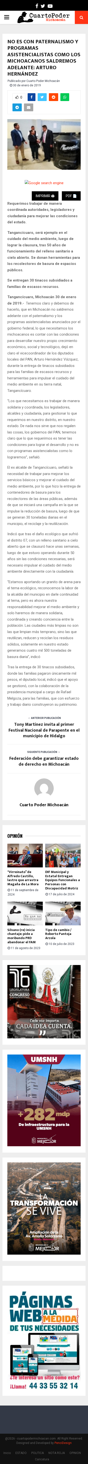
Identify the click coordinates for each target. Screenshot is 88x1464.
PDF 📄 (71, 196)
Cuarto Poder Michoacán (43, 81)
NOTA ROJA (56, 1453)
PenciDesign (63, 1443)
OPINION (75, 1453)
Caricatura (42, 1459)
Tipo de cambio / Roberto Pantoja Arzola (58, 934)
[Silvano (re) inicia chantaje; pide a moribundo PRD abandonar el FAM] (25, 913)
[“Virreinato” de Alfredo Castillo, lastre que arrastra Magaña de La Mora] (25, 855)
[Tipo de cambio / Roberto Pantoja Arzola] (63, 913)
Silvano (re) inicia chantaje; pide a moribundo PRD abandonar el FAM (21, 936)
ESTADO (21, 1453)
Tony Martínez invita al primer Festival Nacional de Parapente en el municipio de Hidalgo (44, 730)
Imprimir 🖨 (45, 196)
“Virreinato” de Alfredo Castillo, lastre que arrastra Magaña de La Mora (23, 878)
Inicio (7, 1453)
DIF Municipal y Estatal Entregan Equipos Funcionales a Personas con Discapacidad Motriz (62, 880)
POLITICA (37, 1453)
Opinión (14, 836)
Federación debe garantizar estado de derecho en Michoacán (44, 761)
